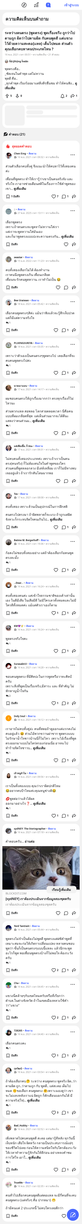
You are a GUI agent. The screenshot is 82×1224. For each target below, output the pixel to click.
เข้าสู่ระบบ (71, 5)
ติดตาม (32, 153)
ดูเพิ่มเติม (20, 188)
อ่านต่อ (30, 841)
